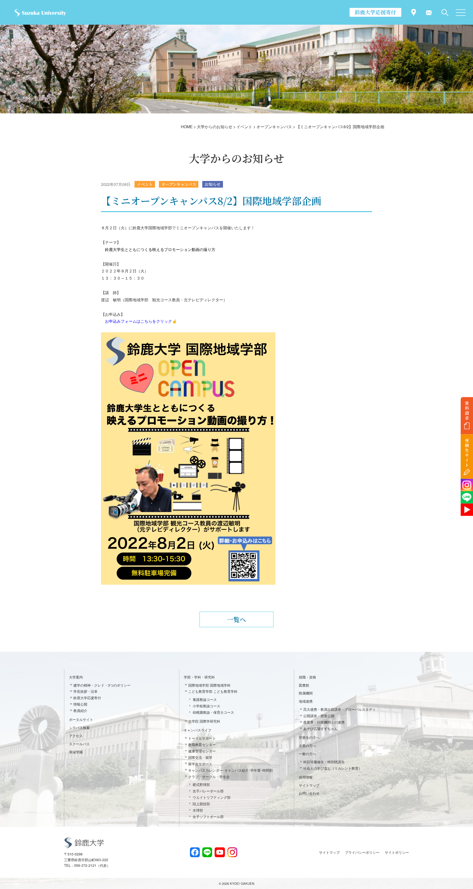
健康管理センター (202, 750)
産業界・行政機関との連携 (324, 722)
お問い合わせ (309, 793)
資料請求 (467, 410)
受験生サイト (467, 452)
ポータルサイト (81, 719)
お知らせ (212, 184)
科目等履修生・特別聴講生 (324, 761)
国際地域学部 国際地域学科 (209, 685)
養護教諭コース (205, 699)
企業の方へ (307, 745)
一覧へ (236, 619)
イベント (145, 184)
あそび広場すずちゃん (320, 728)
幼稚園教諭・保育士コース (213, 712)
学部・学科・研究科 (199, 676)
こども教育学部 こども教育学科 (212, 691)
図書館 (304, 685)
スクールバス (79, 743)
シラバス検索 (79, 727)
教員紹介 (80, 710)
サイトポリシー (397, 852)
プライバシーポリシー (362, 852)
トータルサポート (202, 738)
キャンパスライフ (197, 729)
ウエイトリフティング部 (212, 797)
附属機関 (306, 692)
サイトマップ (309, 785)
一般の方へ (307, 753)
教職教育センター (202, 744)
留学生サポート (200, 763)
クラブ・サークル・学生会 (209, 776)
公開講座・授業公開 (318, 715)
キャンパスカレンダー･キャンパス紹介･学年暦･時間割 (230, 770)
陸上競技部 (201, 803)
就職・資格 (307, 676)
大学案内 (76, 676)
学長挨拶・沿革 (85, 691)
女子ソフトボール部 (208, 816)
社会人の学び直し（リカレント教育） (332, 768)
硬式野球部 (201, 784)
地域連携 (306, 701)
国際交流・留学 (200, 757)
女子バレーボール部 (208, 790)
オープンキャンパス (178, 184)
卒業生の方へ (309, 737)
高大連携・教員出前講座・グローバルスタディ (339, 709)
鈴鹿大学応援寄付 (375, 12)
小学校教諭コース (206, 705)
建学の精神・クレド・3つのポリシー (102, 685)
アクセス (76, 735)
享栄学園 (76, 751)
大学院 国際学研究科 (204, 721)
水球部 (198, 810)
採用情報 (306, 777)
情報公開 (80, 704)
